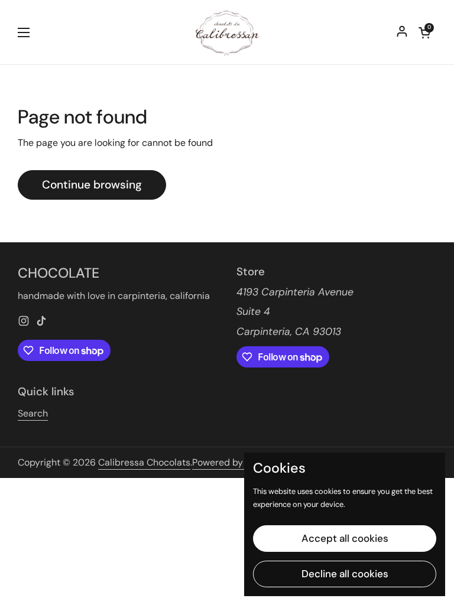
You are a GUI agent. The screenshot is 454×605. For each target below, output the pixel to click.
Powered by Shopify (235, 462)
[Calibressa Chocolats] (227, 32)
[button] (424, 32)
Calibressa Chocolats (144, 462)
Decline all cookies (344, 573)
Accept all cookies (344, 538)
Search (33, 413)
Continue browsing (92, 184)
